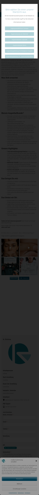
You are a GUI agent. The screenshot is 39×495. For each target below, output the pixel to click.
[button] (36, 461)
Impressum (27, 492)
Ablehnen (19, 484)
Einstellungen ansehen (19, 489)
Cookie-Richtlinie (13, 492)
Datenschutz (21, 492)
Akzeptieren (19, 479)
